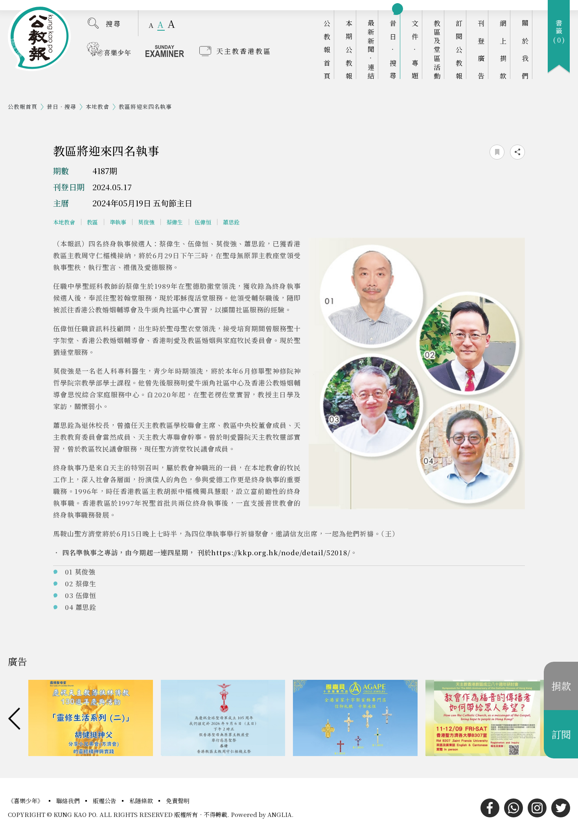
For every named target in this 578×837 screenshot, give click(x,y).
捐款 (561, 686)
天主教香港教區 (243, 51)
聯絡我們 (68, 801)
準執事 (118, 222)
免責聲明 (178, 801)
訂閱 (561, 734)
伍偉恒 (203, 222)
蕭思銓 (231, 222)
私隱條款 (142, 801)
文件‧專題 (415, 49)
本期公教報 (349, 49)
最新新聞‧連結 (371, 49)
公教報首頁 (327, 49)
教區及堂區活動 (437, 49)
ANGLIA (279, 814)
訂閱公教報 (459, 49)
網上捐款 (503, 49)
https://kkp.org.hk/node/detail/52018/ (280, 552)
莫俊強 (146, 222)
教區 (92, 222)
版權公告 (105, 801)
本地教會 (97, 106)
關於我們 (525, 49)
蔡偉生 (174, 222)
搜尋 (113, 23)
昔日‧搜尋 (393, 49)
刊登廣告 (481, 49)
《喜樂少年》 (26, 801)
